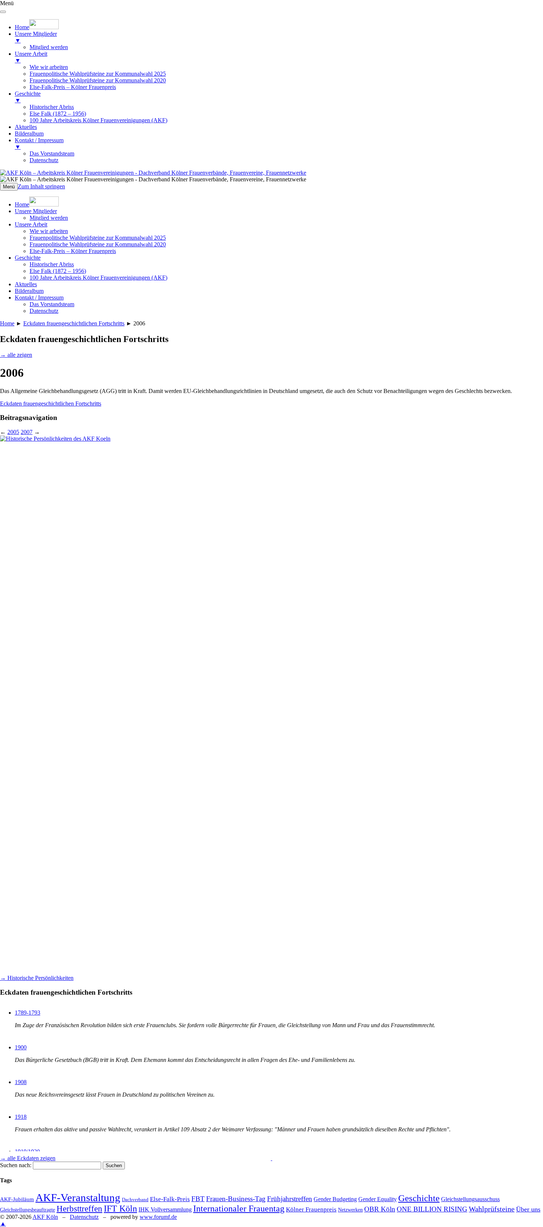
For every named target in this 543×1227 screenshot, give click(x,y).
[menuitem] (37, 27)
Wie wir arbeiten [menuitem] (49, 67)
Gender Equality (377, 1199)
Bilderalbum (29, 291)
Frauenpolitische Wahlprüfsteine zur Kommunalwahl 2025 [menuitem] (98, 74)
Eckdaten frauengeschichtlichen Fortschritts (73, 323)
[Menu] (3, 12)
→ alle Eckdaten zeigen (27, 1158)
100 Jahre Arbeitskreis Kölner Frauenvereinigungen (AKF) (98, 277)
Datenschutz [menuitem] (44, 160)
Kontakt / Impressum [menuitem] (39, 143)
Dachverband (135, 1199)
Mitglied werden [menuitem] (49, 47)
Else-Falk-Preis (170, 1199)
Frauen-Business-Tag (236, 1199)
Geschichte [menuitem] (28, 96)
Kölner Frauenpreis (311, 1209)
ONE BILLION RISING (432, 1209)
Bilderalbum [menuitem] (29, 133)
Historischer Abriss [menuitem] (52, 107)
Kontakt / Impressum (39, 297)
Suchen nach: (15, 1165)
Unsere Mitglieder (36, 211)
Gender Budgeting (335, 1199)
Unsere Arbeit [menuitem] (31, 57)
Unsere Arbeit (31, 224)
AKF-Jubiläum (17, 1199)
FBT (198, 1199)
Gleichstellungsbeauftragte (27, 1210)
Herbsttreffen (79, 1208)
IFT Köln (120, 1208)
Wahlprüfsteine (492, 1209)
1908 (21, 1082)
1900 (21, 1047)
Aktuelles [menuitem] (26, 127)
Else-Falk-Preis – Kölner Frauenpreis (73, 251)
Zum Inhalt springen (41, 186)
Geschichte (28, 257)
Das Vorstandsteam (52, 304)
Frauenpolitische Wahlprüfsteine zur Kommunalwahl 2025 (98, 238)
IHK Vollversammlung (165, 1209)
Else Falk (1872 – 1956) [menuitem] (58, 113)
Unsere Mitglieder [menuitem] (36, 37)
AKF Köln (45, 1217)
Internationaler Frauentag (238, 1208)
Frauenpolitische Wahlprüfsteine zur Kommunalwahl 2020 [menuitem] (98, 80)
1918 (21, 1117)
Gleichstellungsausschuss (470, 1199)
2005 (13, 432)
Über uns (528, 1209)
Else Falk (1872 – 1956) (58, 271)
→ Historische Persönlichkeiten (37, 978)
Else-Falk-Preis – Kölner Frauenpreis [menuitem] (73, 87)
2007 (27, 432)
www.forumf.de (158, 1217)
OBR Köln (379, 1209)
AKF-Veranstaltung (77, 1197)
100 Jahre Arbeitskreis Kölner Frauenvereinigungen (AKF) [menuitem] (98, 120)
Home (7, 323)
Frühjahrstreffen (289, 1199)
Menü (9, 186)
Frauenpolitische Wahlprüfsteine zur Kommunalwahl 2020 (98, 244)
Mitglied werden (49, 218)
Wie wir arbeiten (49, 231)
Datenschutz (44, 311)
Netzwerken (350, 1210)
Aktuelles (26, 284)
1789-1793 (27, 1012)
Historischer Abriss (52, 264)
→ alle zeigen (16, 355)
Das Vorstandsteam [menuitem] (52, 153)
